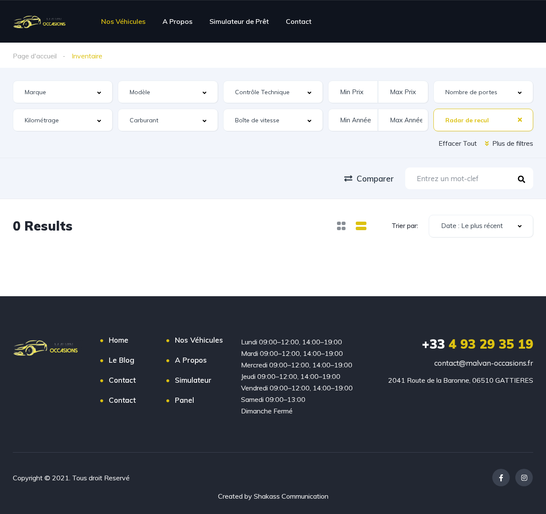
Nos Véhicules (123, 21)
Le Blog (121, 359)
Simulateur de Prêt (239, 21)
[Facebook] (501, 477)
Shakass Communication (291, 496)
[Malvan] (41, 21)
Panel (184, 400)
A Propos (177, 21)
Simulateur (193, 379)
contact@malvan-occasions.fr (483, 362)
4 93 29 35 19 (477, 344)
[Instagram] (524, 477)
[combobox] (63, 92)
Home (118, 339)
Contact (298, 21)
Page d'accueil (35, 56)
